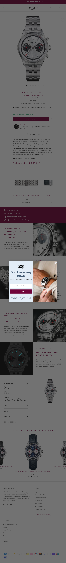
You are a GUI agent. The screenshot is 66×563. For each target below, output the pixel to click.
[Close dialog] (56, 262)
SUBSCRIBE (20, 291)
